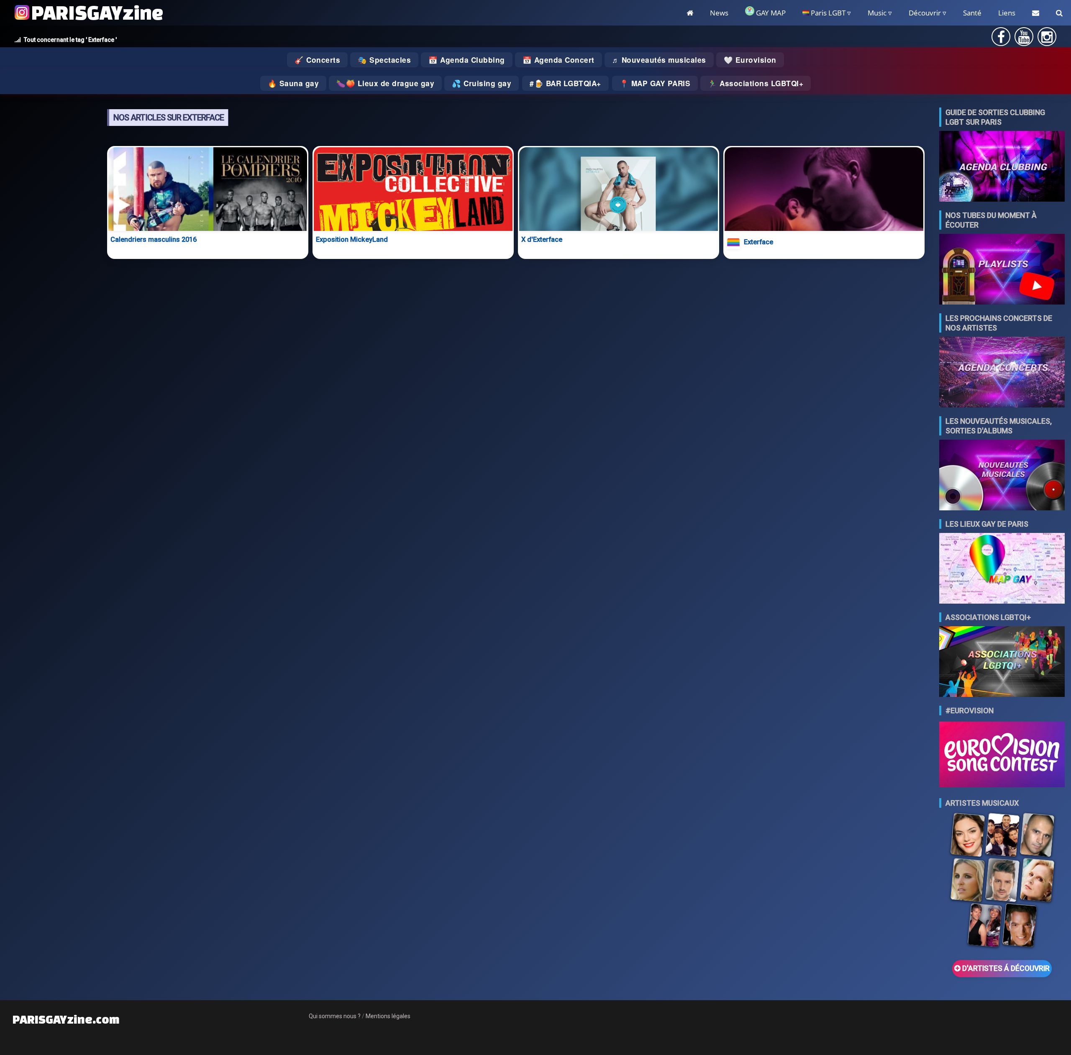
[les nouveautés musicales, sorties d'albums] (1002, 476)
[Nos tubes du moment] (1002, 270)
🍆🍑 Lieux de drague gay (385, 83)
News (719, 13)
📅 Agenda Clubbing (466, 60)
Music (877, 13)
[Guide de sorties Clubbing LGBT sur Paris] (1002, 167)
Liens (1006, 13)
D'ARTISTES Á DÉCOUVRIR (1005, 968)
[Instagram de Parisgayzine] (1047, 40)
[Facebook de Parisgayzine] (1001, 40)
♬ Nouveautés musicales (659, 60)
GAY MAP (770, 13)
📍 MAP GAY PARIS (655, 83)
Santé (972, 13)
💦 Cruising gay (481, 83)
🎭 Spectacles (384, 60)
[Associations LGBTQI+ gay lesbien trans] (1002, 662)
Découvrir (925, 13)
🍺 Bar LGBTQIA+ (567, 83)
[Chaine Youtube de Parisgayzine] (1024, 40)
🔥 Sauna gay (293, 83)
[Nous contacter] (1036, 13)
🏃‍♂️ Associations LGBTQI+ (755, 83)
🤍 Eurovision (750, 60)
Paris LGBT (827, 13)
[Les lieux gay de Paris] (1002, 569)
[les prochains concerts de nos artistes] (1002, 373)
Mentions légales (388, 1016)
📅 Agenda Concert (558, 60)
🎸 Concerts (317, 60)
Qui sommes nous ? (335, 1016)
